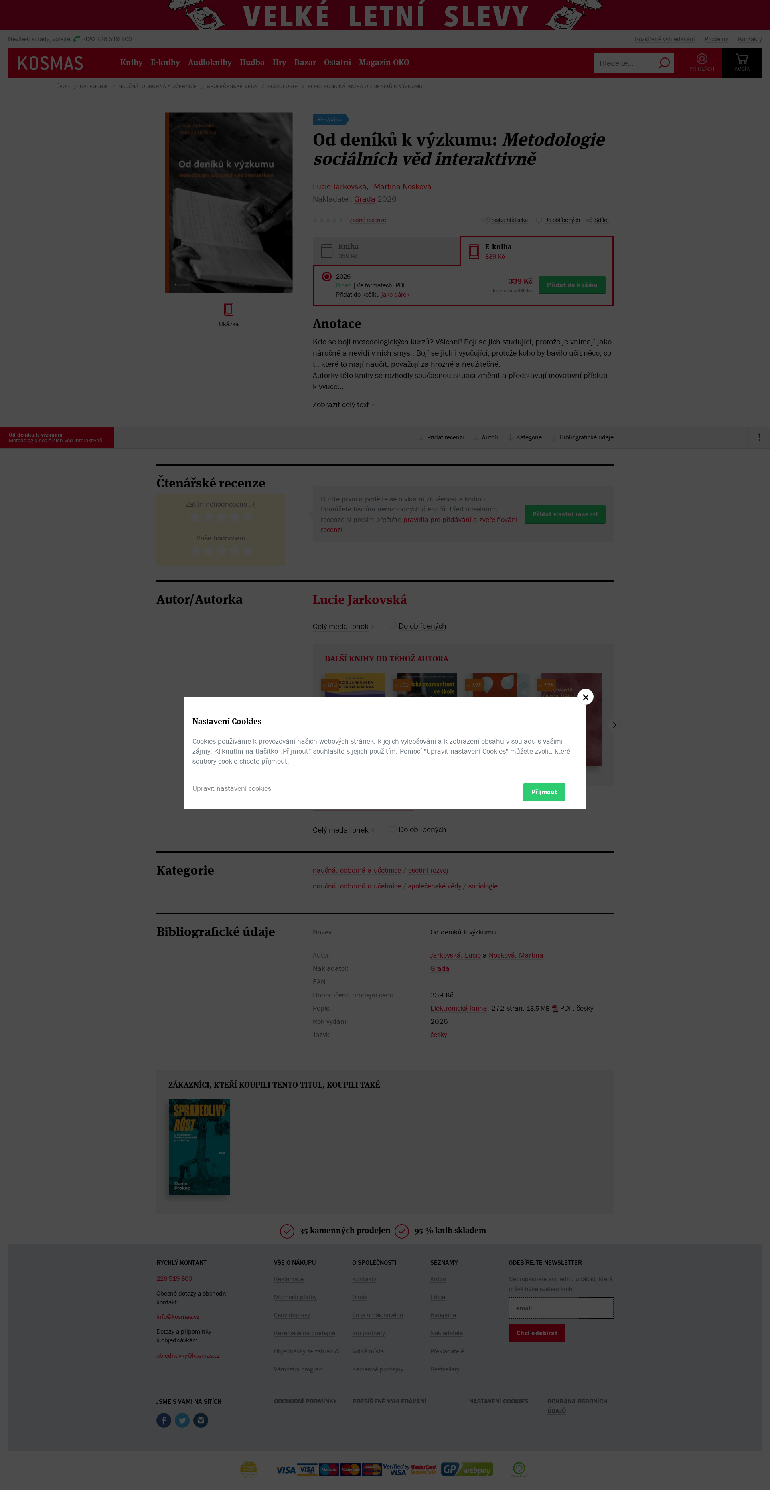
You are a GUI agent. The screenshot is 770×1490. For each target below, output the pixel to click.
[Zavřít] (586, 697)
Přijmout (544, 792)
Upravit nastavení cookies (231, 788)
